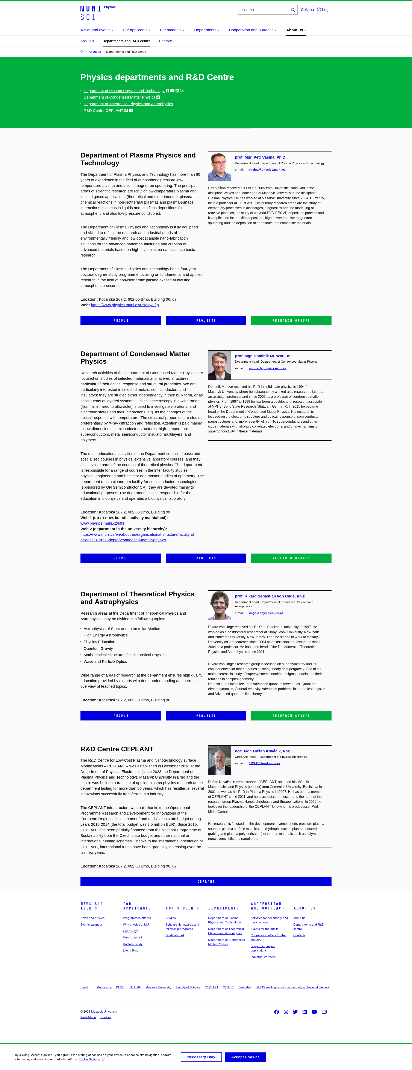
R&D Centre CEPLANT (103, 110)
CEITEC (228, 987)
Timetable (244, 987)
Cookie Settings (89, 1059)
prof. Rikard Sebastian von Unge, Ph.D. (271, 596)
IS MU (120, 987)
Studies (171, 918)
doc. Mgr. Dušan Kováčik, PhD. (263, 751)
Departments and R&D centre (126, 41)
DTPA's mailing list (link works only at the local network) (293, 987)
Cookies (105, 1017)
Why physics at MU (136, 924)
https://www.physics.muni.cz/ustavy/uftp (125, 305)
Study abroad (175, 935)
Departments (223, 908)
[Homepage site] (97, 12)
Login (326, 10)
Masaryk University (158, 987)
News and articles (92, 918)
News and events (91, 906)
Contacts (166, 41)
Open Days (130, 931)
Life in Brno (130, 950)
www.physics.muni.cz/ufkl (102, 523)
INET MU (135, 987)
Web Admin (88, 1017)
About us (87, 41)
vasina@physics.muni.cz (267, 169)
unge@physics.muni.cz (266, 613)
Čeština (307, 10)
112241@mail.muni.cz (264, 763)
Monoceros (104, 987)
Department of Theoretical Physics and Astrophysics (128, 104)
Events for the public (264, 928)
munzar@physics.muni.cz (267, 368)
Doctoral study (132, 944)
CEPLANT (211, 987)
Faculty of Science (188, 987)
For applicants (137, 906)
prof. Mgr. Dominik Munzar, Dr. (263, 356)
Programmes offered (137, 918)
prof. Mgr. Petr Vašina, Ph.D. (260, 157)
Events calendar (91, 924)
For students (182, 908)
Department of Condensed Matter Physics (119, 97)
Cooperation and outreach (267, 906)
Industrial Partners (263, 957)
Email (84, 987)
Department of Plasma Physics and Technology (124, 91)
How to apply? (132, 937)
